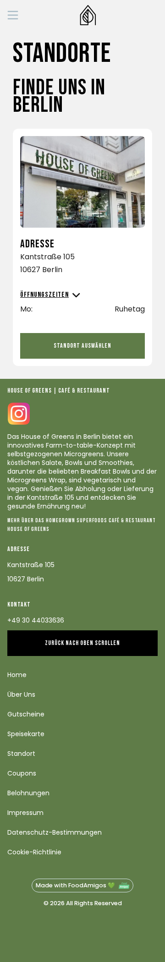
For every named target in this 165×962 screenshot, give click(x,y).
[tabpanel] (82, 222)
